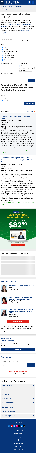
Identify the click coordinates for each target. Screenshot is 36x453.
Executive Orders (9, 58)
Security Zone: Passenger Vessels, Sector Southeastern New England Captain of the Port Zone (17, 160)
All (5, 47)
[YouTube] (12, 426)
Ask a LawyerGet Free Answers (7, 340)
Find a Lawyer (6, 357)
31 (6, 10)
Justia (2, 6)
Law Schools (6, 398)
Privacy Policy (18, 446)
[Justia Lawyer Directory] (27, 426)
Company (18, 437)
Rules (6, 49)
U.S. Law (7, 6)
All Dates (24, 64)
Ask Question (18, 349)
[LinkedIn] (9, 426)
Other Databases (8, 411)
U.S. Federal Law (8, 403)
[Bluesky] (22, 426)
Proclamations (9, 60)
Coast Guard (24, 8)
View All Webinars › (18, 321)
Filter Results (29, 104)
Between (24, 66)
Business (5, 394)
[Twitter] (24, 426)
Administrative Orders (11, 51)
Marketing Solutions (9, 415)
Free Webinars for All (9, 281)
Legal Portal (18, 433)
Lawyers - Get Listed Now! (18, 371)
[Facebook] (14, 426)
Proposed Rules (9, 56)
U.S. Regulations (16, 6)
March (2, 10)
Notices (6, 53)
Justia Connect (18, 430)
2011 (30, 8)
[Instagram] (17, 426)
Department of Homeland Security (10, 8)
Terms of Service (18, 443)
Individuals (6, 390)
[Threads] (19, 426)
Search (31, 81)
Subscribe (30, 111)
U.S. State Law (7, 407)
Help (18, 440)
